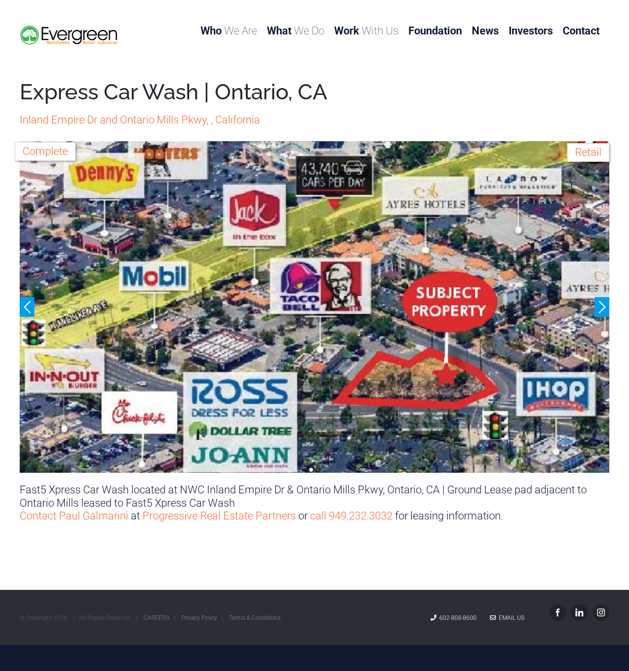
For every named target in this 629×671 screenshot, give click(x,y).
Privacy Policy (199, 617)
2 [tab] (317, 469)
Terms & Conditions (255, 617)
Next (602, 307)
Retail (588, 152)
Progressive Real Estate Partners (219, 516)
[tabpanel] (314, 307)
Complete (45, 151)
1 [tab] (311, 469)
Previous (27, 307)
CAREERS (156, 617)
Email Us (510, 617)
